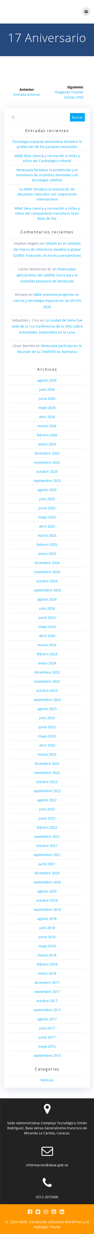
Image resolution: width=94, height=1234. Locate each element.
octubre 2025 (47, 471)
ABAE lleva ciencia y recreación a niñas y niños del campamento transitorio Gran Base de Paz (47, 213)
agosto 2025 (47, 489)
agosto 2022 (47, 800)
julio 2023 (47, 718)
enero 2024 (47, 663)
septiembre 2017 (47, 1010)
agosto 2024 (47, 599)
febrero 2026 (47, 435)
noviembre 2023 (47, 681)
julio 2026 (47, 389)
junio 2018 (47, 937)
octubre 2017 (47, 1000)
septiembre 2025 (47, 480)
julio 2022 (47, 809)
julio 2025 (47, 499)
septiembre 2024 (47, 590)
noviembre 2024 (47, 572)
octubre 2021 (47, 845)
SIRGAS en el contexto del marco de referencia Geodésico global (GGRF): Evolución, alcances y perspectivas (47, 249)
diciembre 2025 (47, 453)
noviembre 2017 (47, 991)
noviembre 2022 (47, 772)
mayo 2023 (47, 736)
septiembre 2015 (47, 1055)
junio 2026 (47, 398)
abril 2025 (47, 526)
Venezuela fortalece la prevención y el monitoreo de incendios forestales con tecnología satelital (47, 175)
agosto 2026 (47, 380)
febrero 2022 (47, 827)
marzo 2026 (47, 426)
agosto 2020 (47, 891)
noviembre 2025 (47, 462)
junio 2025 (47, 508)
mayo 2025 (47, 517)
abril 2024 (47, 635)
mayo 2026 (47, 407)
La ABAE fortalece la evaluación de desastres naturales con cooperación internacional (47, 194)
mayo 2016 (47, 1046)
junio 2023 (47, 727)
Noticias (47, 1080)
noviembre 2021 (47, 836)
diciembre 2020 (47, 873)
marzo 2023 (47, 754)
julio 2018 (47, 927)
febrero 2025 (47, 544)
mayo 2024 (47, 626)
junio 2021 (47, 864)
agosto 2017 (47, 1019)
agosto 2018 (47, 918)
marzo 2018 (47, 955)
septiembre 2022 (47, 791)
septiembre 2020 (47, 882)
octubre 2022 (47, 781)
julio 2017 (47, 1028)
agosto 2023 (47, 708)
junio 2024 (47, 617)
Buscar (77, 117)
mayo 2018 (47, 946)
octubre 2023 (47, 690)
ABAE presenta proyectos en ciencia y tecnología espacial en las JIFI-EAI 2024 (47, 300)
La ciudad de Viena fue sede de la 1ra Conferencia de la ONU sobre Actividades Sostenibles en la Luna (47, 326)
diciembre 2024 (47, 562)
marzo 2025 (47, 535)
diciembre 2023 (47, 672)
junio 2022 (47, 818)
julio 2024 (47, 608)
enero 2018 (47, 973)
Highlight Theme (47, 1227)
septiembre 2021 (47, 854)
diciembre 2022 (47, 763)
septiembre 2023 (47, 699)
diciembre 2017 (47, 982)
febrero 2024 (47, 654)
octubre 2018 (47, 900)
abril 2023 (47, 745)
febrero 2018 (47, 964)
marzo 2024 (47, 645)
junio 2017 (47, 1037)
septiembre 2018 (47, 909)
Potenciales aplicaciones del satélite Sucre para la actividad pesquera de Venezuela (47, 275)
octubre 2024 (47, 581)
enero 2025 (47, 553)
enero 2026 (47, 444)
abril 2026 (47, 416)
